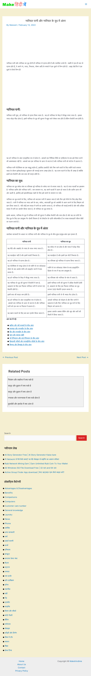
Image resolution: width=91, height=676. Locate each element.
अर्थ (6, 536)
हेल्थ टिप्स (8, 650)
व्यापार (7, 641)
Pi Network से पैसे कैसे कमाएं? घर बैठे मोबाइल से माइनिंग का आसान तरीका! (32, 459)
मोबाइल (7, 628)
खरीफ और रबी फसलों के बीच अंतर (21, 325)
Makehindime (76, 661)
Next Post (82, 357)
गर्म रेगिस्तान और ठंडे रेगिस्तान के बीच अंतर (24, 338)
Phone (8, 523)
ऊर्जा (6, 545)
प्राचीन (7, 602)
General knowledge (14, 510)
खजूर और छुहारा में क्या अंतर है (20, 391)
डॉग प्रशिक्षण (9, 580)
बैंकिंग (7, 619)
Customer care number (15, 506)
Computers (10, 501)
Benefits (9, 493)
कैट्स (7, 563)
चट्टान (7, 567)
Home (21, 661)
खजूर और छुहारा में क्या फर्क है (19, 385)
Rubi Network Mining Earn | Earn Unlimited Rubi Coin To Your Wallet (36, 463)
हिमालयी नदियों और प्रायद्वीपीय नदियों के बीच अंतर (26, 341)
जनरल (7, 571)
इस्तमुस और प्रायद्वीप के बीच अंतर (21, 328)
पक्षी (6, 593)
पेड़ (6, 598)
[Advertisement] (45, 45)
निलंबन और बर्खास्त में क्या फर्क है (20, 379)
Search (7, 433)
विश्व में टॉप (9, 637)
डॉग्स (6, 584)
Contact (21, 667)
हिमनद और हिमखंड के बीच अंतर (20, 344)
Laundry (8, 514)
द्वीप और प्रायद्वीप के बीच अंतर (19, 332)
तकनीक (7, 589)
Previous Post (10, 357)
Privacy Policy (21, 671)
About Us (21, 664)
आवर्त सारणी (9, 541)
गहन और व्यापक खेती (16, 335)
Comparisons (11, 497)
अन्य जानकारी (9, 532)
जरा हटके (8, 576)
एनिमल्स (7, 549)
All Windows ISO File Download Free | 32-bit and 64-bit (30, 468)
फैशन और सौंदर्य (10, 611)
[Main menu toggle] (86, 4)
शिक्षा (6, 646)
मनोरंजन (8, 624)
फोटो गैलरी (8, 615)
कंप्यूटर (7, 554)
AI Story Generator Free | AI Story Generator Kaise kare (30, 455)
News (7, 519)
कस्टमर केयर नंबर (11, 558)
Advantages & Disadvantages (18, 488)
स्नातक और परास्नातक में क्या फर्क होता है (24, 397)
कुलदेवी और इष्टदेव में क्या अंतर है (20, 403)
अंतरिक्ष (7, 528)
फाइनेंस (7, 606)
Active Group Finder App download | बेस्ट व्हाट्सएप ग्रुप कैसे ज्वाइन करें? (34, 472)
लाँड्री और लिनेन (11, 633)
